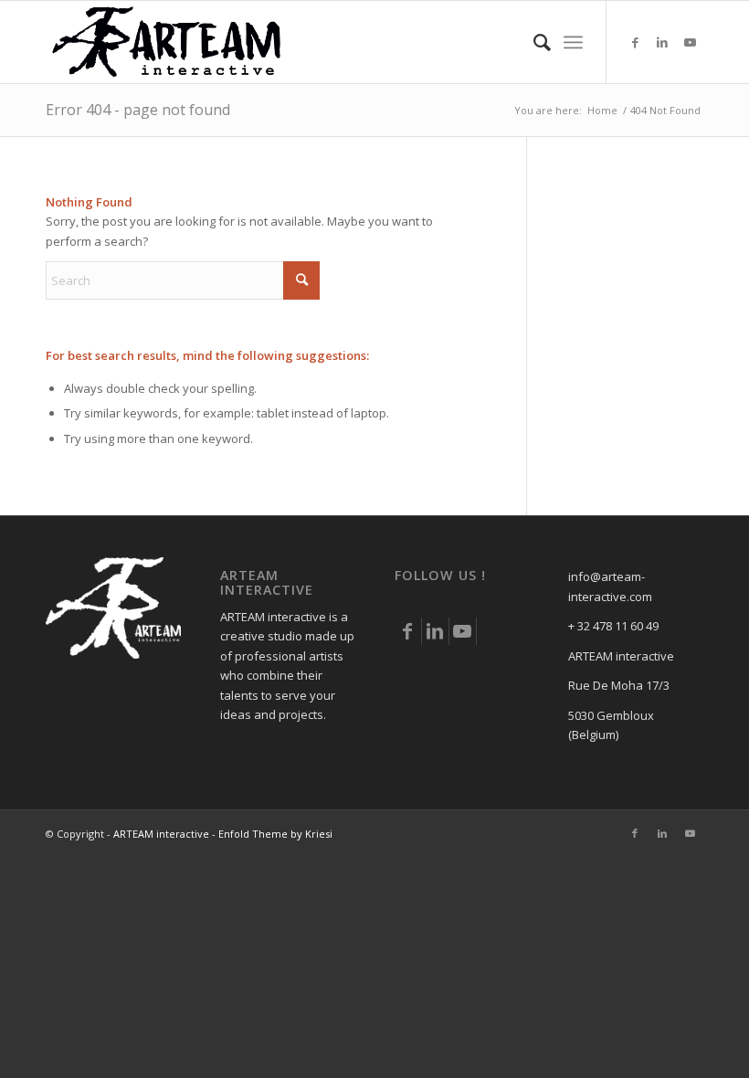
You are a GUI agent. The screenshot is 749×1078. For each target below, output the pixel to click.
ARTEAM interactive (161, 833)
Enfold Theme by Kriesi (275, 833)
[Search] (533, 42)
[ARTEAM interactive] (167, 42)
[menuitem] (533, 42)
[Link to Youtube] (689, 42)
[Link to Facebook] (635, 42)
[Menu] (573, 42)
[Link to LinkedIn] (662, 42)
